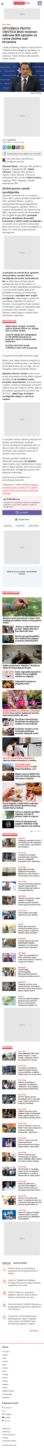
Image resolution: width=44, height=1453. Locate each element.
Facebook (8, 1408)
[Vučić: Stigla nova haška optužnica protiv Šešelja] (9, 914)
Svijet (21, 924)
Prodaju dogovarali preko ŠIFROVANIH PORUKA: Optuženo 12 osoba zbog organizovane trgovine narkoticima (28, 944)
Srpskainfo (11, 140)
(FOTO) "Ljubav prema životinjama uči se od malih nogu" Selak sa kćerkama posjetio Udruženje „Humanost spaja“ (29, 1100)
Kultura (4, 1387)
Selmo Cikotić (34, 526)
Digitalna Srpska (8, 1391)
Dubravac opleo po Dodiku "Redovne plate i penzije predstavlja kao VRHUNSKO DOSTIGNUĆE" (29, 1215)
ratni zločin (20, 526)
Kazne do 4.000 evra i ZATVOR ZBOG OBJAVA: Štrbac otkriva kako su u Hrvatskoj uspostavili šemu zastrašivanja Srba (29, 1186)
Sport (4, 1371)
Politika (6, 24)
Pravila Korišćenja (8, 1435)
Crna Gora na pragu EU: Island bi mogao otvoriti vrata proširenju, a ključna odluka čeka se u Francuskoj (29, 1071)
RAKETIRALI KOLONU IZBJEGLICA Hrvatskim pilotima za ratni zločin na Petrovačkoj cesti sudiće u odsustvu (28, 872)
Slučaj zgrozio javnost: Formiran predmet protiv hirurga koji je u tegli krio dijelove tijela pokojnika (28, 929)
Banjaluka (5, 1397)
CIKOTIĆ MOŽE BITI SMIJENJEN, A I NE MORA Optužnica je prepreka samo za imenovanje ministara (21, 338)
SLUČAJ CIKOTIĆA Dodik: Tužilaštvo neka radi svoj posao (21, 346)
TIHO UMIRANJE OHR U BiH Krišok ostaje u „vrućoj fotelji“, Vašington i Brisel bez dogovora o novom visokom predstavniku (28, 1056)
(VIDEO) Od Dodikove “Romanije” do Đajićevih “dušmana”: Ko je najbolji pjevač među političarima (28, 1085)
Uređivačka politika (9, 1441)
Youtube (7, 1417)
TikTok (6, 1421)
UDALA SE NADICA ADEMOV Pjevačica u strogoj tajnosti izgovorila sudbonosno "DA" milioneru (24, 1306)
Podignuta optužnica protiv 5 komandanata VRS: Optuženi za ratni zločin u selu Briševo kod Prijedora (30, 843)
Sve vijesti (5, 1351)
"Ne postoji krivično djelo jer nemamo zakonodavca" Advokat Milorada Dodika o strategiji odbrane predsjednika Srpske (29, 887)
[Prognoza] (40, 3)
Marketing (6, 1432)
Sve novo (34, 1330)
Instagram (8, 1414)
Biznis (4, 1365)
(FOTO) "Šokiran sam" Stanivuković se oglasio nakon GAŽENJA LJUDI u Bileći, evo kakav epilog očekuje (30, 1158)
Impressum (6, 1428)
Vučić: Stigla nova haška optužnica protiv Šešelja (27, 914)
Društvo (5, 1361)
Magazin (5, 1384)
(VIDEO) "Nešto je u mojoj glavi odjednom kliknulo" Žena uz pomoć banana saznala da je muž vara (23, 1295)
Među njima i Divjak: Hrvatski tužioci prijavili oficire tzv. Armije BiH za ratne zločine (21, 328)
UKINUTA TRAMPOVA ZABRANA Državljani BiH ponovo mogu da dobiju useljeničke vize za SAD (24, 1283)
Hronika (21, 838)
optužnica (8, 526)
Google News (23, 519)
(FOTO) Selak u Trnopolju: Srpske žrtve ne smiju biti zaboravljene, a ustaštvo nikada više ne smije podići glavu (29, 1172)
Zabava (5, 1378)
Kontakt (5, 1438)
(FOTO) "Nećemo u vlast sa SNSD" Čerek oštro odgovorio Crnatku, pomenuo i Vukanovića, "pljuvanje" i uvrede (30, 1129)
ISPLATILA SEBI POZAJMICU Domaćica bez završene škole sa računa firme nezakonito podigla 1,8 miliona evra (28, 1002)
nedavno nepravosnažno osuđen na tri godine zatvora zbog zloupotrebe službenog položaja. (20, 489)
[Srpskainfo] (22, 3)
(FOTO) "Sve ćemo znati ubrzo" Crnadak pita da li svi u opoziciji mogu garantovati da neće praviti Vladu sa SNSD (30, 1201)
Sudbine (5, 1381)
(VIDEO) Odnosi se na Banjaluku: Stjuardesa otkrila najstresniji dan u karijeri (23, 1271)
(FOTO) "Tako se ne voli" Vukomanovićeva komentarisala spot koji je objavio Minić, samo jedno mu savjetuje (28, 1143)
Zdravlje (5, 1374)
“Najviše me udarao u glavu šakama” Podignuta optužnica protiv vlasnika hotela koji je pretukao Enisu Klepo (29, 901)
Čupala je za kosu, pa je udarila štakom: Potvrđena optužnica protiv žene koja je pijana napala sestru (30, 987)
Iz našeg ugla (7, 1394)
